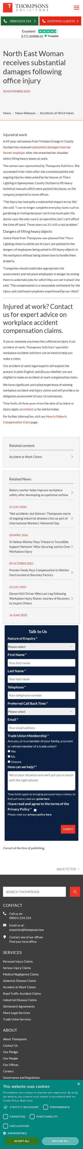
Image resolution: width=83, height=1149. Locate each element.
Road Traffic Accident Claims (22, 993)
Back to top (66, 869)
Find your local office (22, 941)
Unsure (16, 762)
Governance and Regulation (21, 1077)
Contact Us (10, 1045)
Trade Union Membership (28, 736)
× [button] (78, 1084)
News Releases (25, 113)
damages (53, 147)
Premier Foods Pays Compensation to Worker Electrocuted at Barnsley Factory (39, 572)
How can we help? (22, 767)
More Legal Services (16, 1013)
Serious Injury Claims (17, 968)
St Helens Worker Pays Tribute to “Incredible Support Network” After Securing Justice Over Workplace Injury (39, 546)
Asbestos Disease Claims (19, 980)
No (13, 756)
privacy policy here (39, 814)
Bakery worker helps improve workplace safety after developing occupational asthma (38, 492)
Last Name (17, 671)
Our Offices (11, 1065)
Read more (26, 1100)
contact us (30, 409)
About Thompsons (15, 1039)
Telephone (17, 687)
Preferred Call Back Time (28, 703)
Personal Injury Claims (18, 961)
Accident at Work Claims (25, 457)
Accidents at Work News (57, 113)
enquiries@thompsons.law (26, 929)
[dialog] (41, 1114)
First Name (17, 655)
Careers (8, 1071)
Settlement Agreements (19, 1006)
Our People (10, 1058)
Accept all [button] (21, 1141)
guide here (43, 798)
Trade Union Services (17, 1019)
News (7, 113)
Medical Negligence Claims (21, 974)
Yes (13, 751)
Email (13, 719)
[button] (41, 1133)
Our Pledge (10, 1052)
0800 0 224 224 (20, 918)
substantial (39, 147)
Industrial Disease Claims (20, 1000)
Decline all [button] (60, 1141)
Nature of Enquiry (22, 638)
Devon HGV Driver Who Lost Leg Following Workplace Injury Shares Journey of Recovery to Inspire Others (39, 598)
